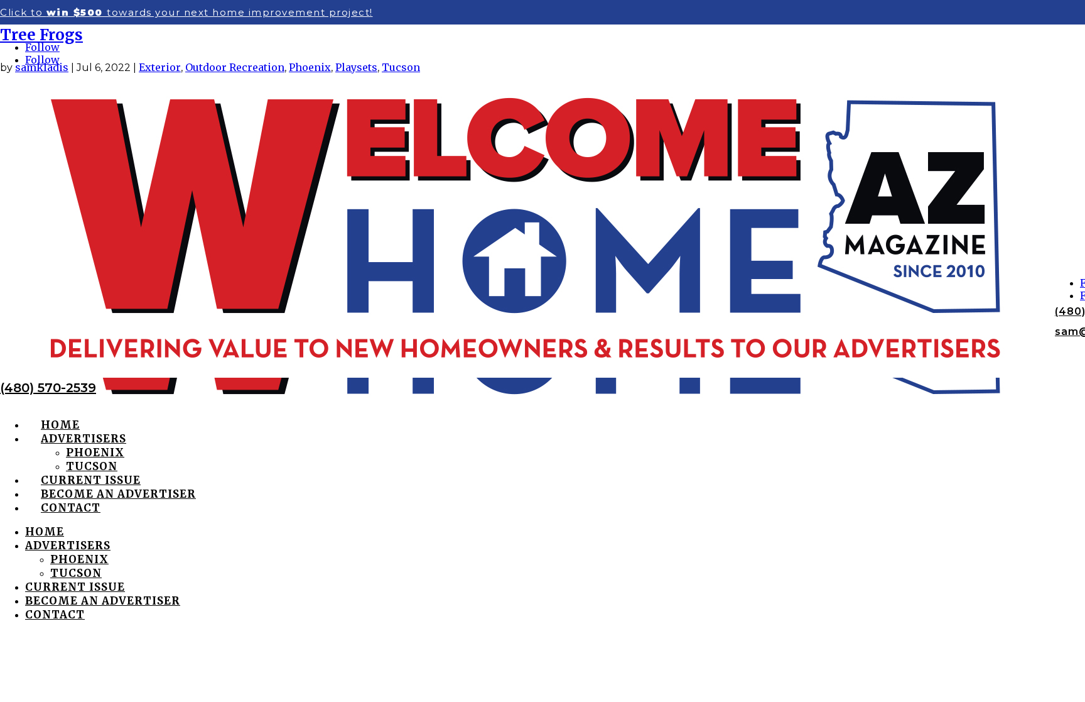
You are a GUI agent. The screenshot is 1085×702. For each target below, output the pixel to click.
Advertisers (83, 439)
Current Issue (91, 480)
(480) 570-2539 (48, 387)
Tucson (91, 466)
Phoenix (95, 452)
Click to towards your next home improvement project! (186, 12)
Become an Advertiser (118, 494)
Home (60, 425)
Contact (70, 508)
